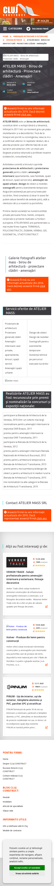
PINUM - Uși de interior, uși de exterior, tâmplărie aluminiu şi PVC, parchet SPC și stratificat (24, 700)
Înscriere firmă (40, 29)
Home (5, 36)
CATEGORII (15, 28)
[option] (27, 21)
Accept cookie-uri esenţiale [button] (27, 868)
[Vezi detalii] (46, 606)
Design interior (14, 40)
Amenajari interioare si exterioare (30, 36)
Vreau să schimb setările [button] (27, 873)
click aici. (26, 114)
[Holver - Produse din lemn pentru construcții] (16, 628)
